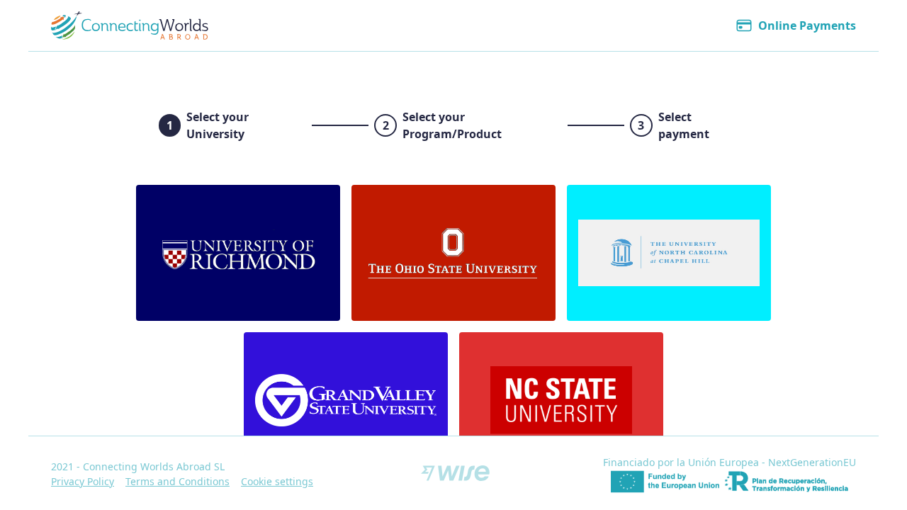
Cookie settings (277, 481)
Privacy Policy (82, 481)
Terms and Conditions (177, 481)
